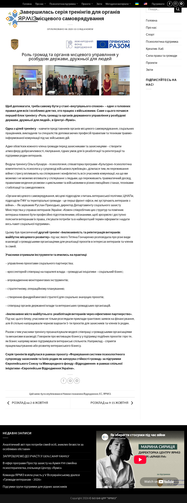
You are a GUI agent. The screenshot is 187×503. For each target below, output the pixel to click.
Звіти (99, 3)
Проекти (151, 62)
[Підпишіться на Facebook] (169, 3)
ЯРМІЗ (107, 393)
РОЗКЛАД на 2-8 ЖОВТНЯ (29, 402)
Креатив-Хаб (154, 48)
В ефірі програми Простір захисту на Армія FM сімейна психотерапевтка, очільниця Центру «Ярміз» (40, 465)
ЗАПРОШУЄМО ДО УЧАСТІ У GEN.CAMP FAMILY (36, 456)
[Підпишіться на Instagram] (175, 3)
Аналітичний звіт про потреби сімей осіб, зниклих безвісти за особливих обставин (43, 447)
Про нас (39, 3)
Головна (27, 3)
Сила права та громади (161, 55)
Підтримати (158, 3)
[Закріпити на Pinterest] (70, 381)
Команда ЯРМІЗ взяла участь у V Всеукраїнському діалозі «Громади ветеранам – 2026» (41, 477)
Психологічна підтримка (62, 3)
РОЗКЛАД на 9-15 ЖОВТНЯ (110, 402)
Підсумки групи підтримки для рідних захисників (35, 486)
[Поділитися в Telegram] (77, 381)
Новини (67, 393)
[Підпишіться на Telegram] (181, 3)
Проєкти (85, 3)
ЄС (100, 393)
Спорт (150, 34)
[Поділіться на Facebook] (64, 381)
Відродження (91, 393)
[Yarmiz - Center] (35, 19)
